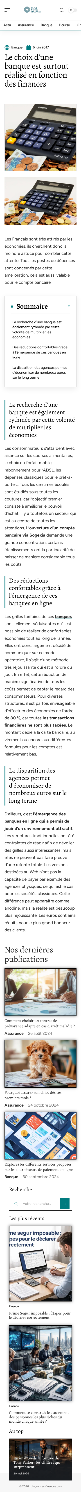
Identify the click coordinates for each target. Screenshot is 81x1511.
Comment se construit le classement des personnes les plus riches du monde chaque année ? (39, 1417)
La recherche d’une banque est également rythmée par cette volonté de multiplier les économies (37, 329)
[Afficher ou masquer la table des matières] (59, 306)
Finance (14, 1306)
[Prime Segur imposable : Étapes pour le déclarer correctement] (40, 1263)
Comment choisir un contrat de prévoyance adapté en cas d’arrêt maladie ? (39, 1023)
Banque (11, 1177)
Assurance (14, 1033)
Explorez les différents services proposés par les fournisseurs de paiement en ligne (38, 1167)
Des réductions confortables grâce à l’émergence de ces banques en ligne (40, 352)
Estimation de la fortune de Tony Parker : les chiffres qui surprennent (37, 1462)
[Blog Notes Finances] (32, 10)
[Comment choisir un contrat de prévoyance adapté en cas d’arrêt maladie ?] (40, 992)
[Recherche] (61, 10)
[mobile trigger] (8, 10)
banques (63, 616)
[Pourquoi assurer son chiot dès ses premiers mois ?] (40, 1063)
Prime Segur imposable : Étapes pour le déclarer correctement (40, 1315)
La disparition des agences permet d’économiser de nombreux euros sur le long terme (39, 372)
